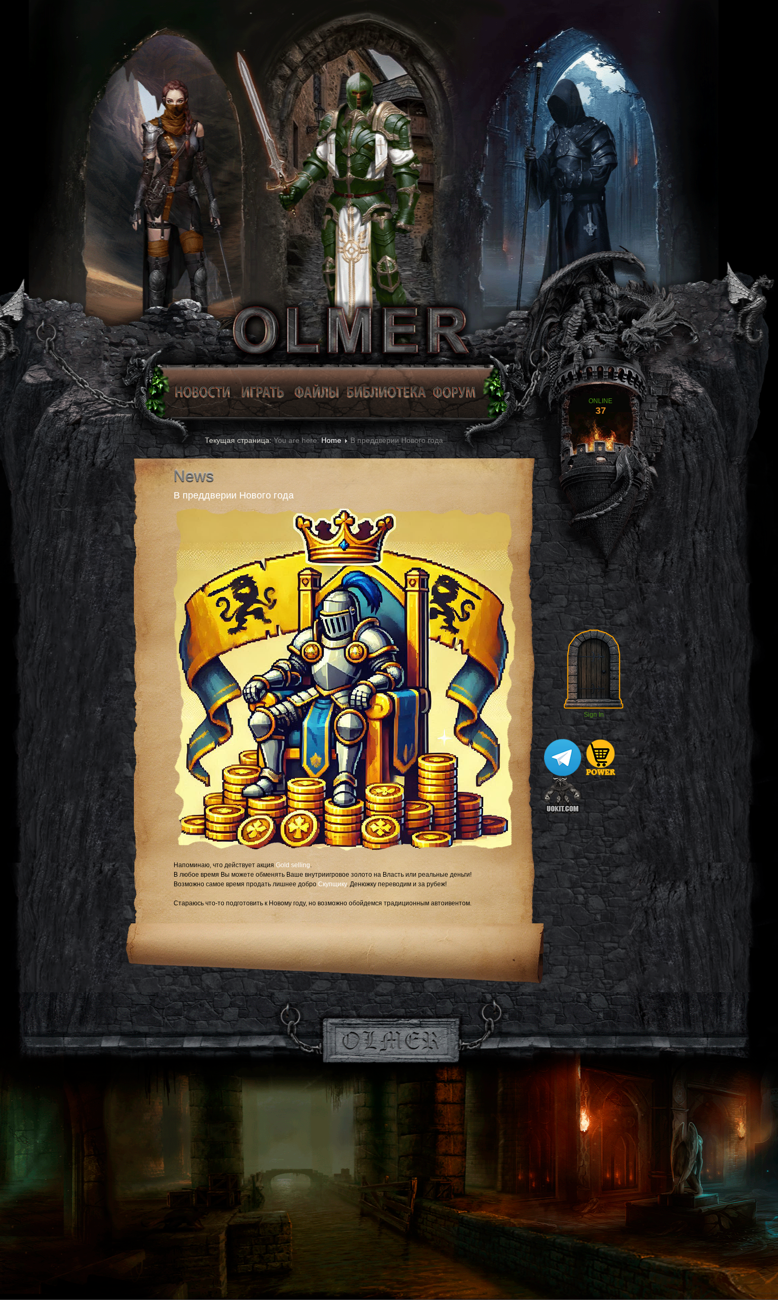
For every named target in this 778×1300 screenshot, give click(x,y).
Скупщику (332, 884)
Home (331, 440)
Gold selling (293, 865)
